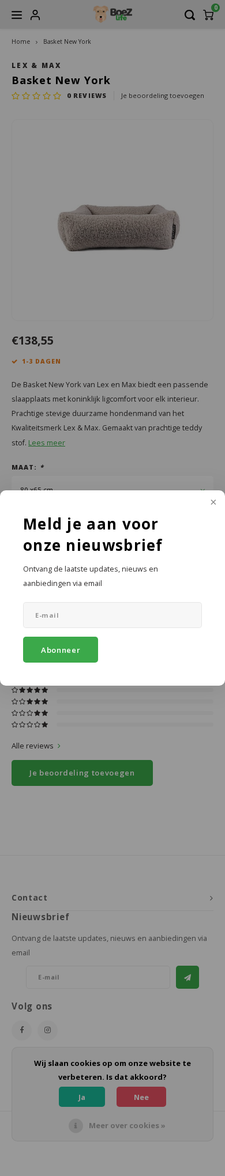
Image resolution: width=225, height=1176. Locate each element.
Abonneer (60, 650)
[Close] (212, 503)
